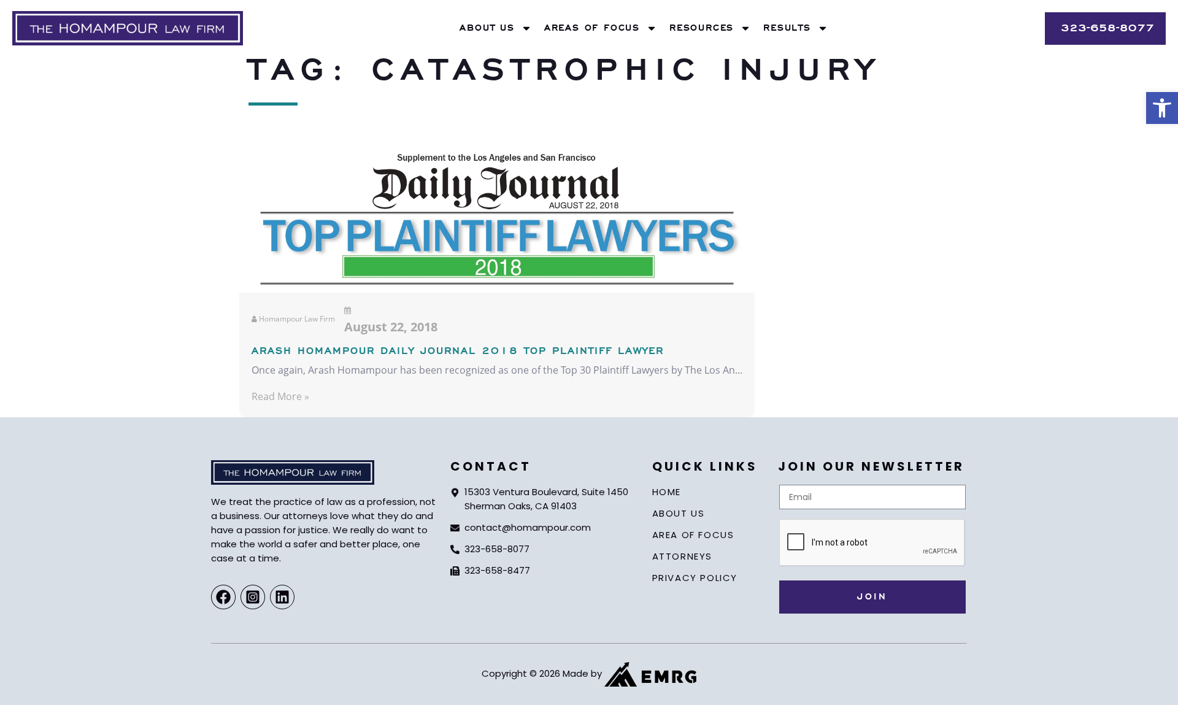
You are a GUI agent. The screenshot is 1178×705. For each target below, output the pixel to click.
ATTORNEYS (682, 556)
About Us (487, 28)
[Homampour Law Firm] (127, 28)
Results (787, 28)
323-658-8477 (497, 570)
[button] (1162, 108)
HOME (666, 491)
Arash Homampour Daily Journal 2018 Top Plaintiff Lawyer (458, 351)
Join (872, 597)
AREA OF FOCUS (693, 534)
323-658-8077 (496, 548)
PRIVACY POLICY (694, 577)
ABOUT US (678, 513)
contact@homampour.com (527, 527)
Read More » (280, 396)
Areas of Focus (592, 28)
